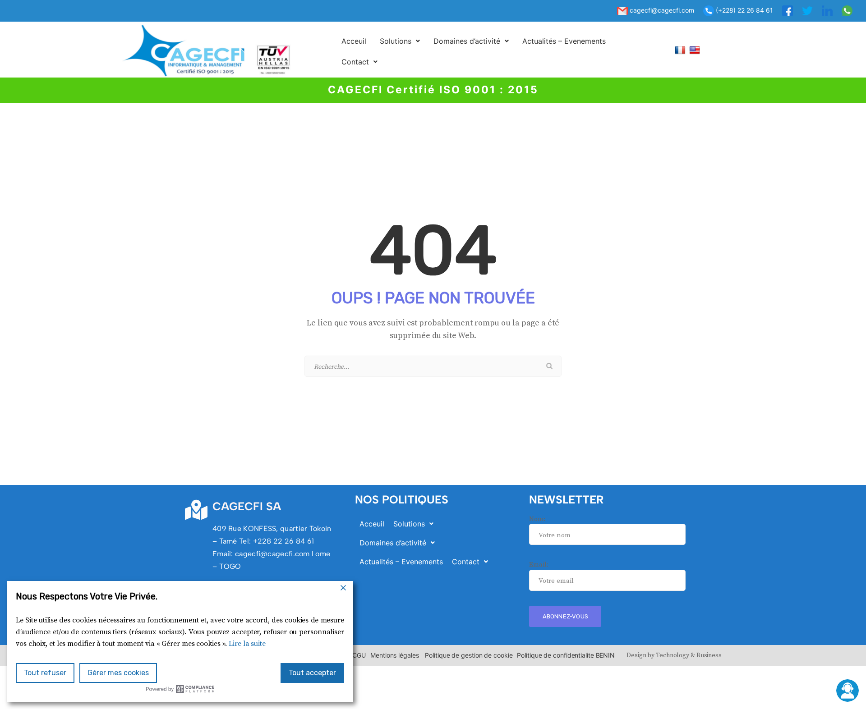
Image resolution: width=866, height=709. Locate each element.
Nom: (537, 519)
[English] (695, 50)
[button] (400, 41)
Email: (538, 564)
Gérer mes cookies (118, 672)
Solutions (395, 41)
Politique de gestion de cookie (468, 655)
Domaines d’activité (466, 41)
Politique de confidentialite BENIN (566, 655)
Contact (355, 61)
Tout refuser (45, 672)
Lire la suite (247, 643)
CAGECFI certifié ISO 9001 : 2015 (433, 89)
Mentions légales (394, 655)
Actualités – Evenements (564, 41)
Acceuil (353, 41)
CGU (359, 655)
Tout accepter (312, 672)
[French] (681, 50)
